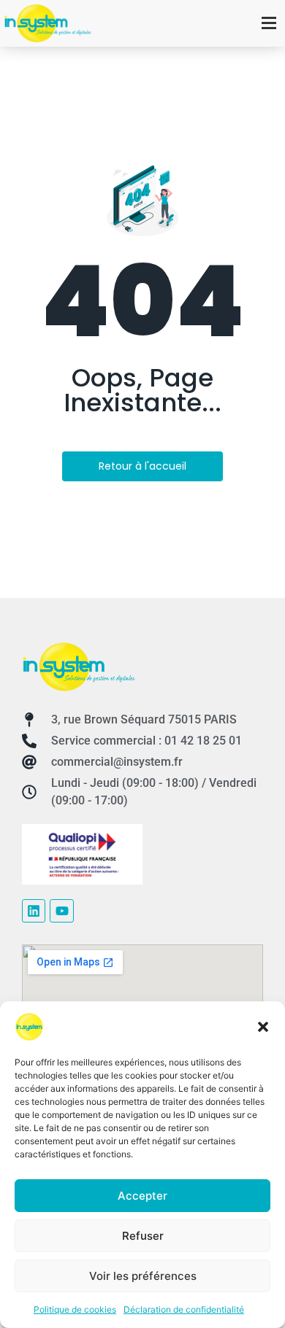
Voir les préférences (143, 1276)
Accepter (142, 1196)
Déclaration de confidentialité (183, 1309)
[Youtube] (61, 911)
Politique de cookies (75, 1309)
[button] (263, 1027)
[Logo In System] (78, 667)
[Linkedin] (33, 911)
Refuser (143, 1236)
